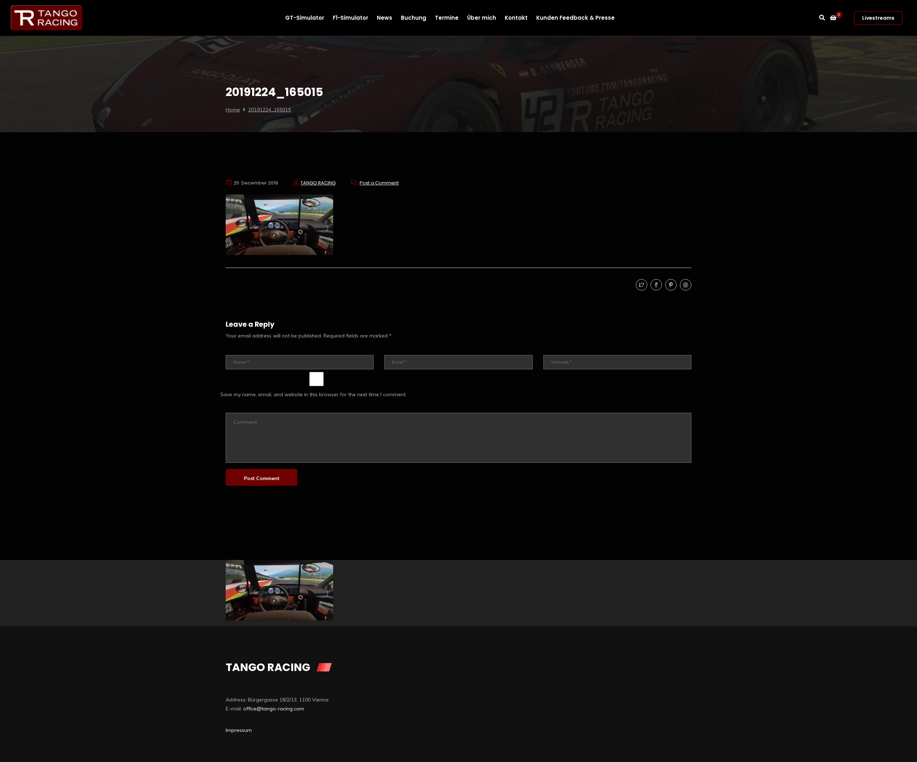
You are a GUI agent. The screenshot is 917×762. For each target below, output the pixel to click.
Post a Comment (379, 182)
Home (233, 109)
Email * (391, 350)
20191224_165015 (269, 109)
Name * (233, 350)
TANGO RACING (318, 182)
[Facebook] (655, 285)
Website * (553, 350)
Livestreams (878, 17)
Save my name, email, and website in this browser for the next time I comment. (313, 394)
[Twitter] (640, 285)
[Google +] (684, 285)
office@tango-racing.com (273, 708)
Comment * (237, 407)
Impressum (239, 730)
